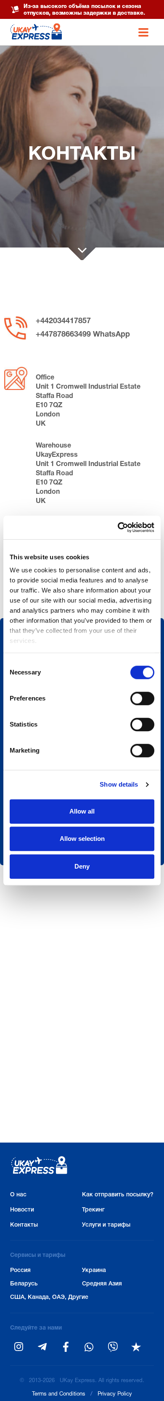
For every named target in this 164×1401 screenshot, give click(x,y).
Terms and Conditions (58, 1394)
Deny (82, 866)
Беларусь (24, 1284)
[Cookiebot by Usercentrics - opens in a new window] (118, 527)
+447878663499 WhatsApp (83, 334)
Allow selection (82, 838)
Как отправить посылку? (117, 1195)
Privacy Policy (115, 1394)
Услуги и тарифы (106, 1225)
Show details (119, 784)
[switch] (142, 698)
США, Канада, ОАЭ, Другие (46, 1297)
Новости (22, 1210)
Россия (20, 1270)
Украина (94, 1270)
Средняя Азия (102, 1284)
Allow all (82, 811)
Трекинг (93, 1210)
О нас (18, 1195)
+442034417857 (63, 321)
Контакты (24, 1225)
